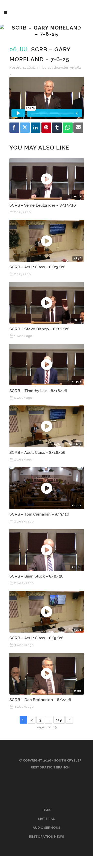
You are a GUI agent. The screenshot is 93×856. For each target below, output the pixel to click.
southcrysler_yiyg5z (64, 67)
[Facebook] (14, 127)
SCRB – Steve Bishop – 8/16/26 (39, 329)
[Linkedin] (36, 127)
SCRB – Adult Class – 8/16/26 (37, 452)
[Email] (78, 127)
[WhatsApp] (68, 127)
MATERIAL (46, 819)
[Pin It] (46, 127)
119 (59, 720)
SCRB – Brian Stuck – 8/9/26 (36, 576)
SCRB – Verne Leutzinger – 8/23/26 (42, 205)
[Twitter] (25, 127)
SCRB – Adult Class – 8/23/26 (37, 267)
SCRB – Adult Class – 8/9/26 (36, 638)
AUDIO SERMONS (46, 827)
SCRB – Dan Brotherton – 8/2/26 (40, 700)
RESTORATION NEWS (46, 836)
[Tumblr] (57, 127)
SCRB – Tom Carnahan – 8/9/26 (39, 514)
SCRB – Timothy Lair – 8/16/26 (38, 391)
